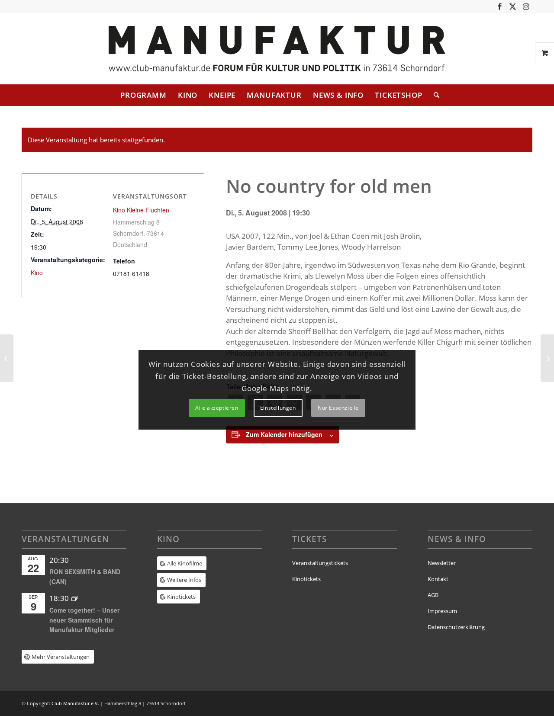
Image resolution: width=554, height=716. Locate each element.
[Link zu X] (512, 6)
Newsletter (442, 563)
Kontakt (438, 579)
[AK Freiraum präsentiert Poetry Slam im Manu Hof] (6, 358)
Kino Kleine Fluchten (141, 209)
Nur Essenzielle (338, 407)
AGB (433, 595)
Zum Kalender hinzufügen (284, 434)
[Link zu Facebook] (499, 6)
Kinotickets (306, 579)
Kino (37, 272)
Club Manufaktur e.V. (75, 703)
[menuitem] (143, 95)
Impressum (442, 611)
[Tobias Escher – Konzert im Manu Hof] (547, 358)
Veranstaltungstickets (320, 563)
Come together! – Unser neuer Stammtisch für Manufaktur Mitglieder (84, 620)
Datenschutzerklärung (456, 627)
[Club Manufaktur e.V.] (277, 48)
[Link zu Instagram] (525, 6)
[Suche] (433, 95)
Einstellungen (278, 407)
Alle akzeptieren (216, 407)
